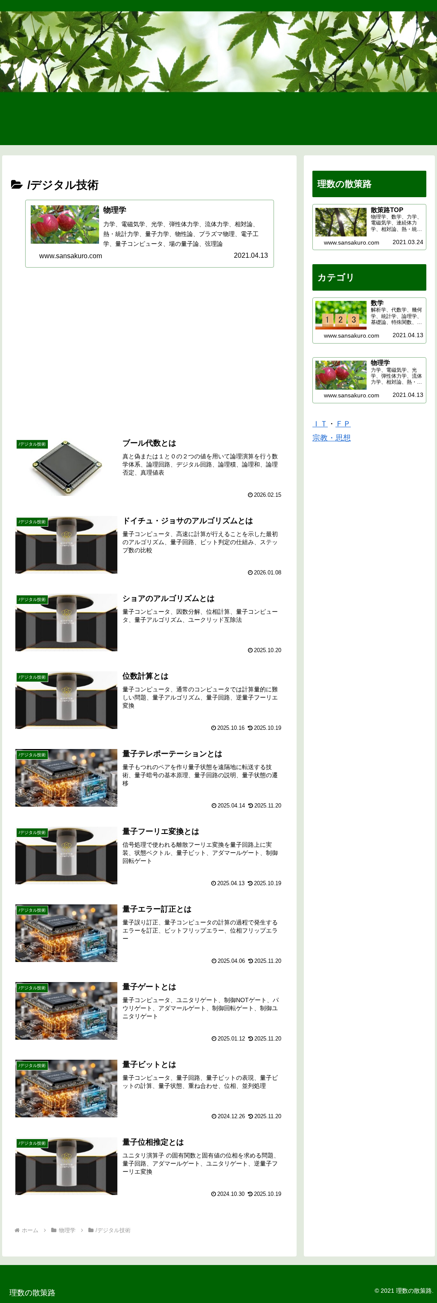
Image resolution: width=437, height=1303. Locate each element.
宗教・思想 (331, 438)
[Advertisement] (149, 350)
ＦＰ (343, 424)
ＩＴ (320, 424)
